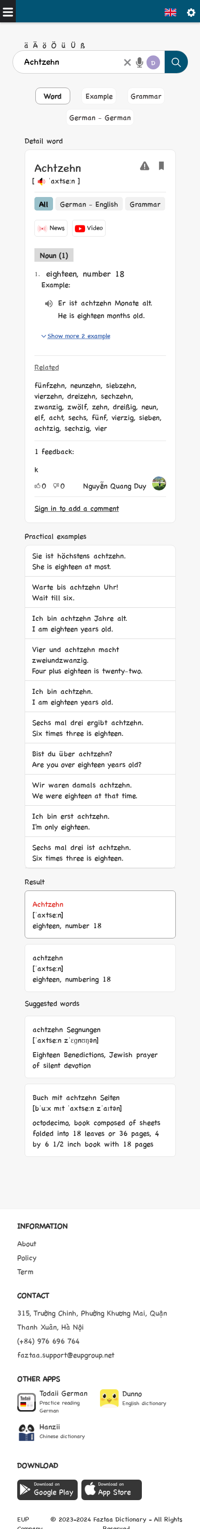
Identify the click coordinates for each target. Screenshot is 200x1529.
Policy (27, 1257)
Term (25, 1271)
